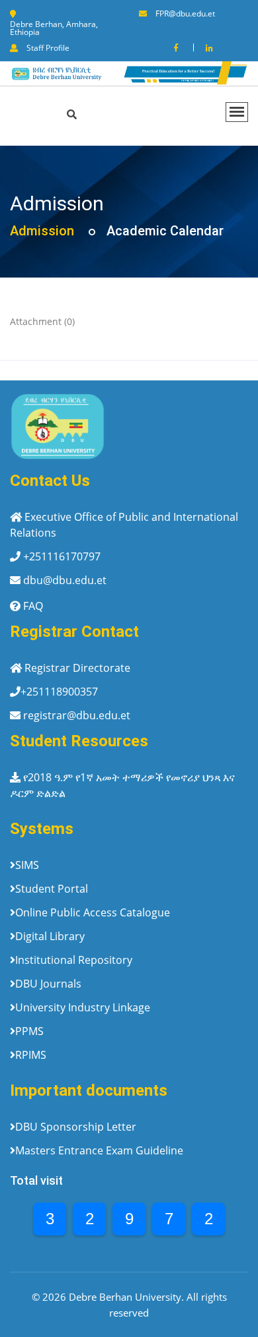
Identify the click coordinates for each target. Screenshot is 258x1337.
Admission (42, 231)
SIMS (27, 865)
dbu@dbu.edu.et (65, 580)
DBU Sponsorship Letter (75, 1126)
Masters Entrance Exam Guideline (99, 1150)
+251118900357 (59, 691)
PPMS (29, 1031)
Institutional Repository (73, 960)
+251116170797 (62, 556)
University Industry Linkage (82, 1007)
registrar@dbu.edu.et (76, 715)
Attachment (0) (42, 321)
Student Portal (51, 888)
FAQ (33, 606)
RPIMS (30, 1055)
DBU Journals (48, 983)
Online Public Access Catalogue (92, 912)
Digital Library (50, 936)
